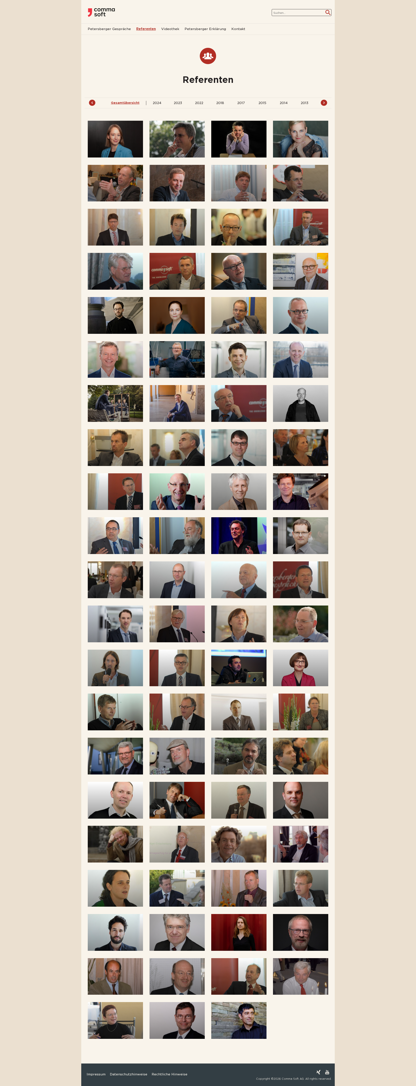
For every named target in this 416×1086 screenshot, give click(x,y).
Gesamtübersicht (125, 102)
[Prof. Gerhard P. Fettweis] (115, 359)
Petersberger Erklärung (205, 29)
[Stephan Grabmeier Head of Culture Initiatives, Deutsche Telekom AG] (115, 447)
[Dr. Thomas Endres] (300, 315)
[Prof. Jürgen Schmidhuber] (177, 756)
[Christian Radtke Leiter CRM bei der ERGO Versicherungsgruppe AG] (177, 668)
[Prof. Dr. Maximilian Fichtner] (177, 359)
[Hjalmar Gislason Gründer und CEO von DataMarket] (300, 403)
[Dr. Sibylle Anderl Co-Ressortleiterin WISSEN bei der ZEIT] (115, 139)
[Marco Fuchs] (300, 359)
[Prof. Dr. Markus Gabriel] (115, 403)
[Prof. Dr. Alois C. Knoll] (238, 491)
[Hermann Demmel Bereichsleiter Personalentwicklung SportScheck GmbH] (177, 271)
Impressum (96, 1074)
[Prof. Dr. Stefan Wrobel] (177, 1020)
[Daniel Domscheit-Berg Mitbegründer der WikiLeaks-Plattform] (115, 315)
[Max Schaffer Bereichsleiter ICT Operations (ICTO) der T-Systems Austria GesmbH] (177, 712)
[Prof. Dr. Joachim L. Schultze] (115, 800)
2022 (199, 103)
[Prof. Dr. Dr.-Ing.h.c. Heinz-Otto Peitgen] (177, 624)
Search (328, 12)
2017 (241, 103)
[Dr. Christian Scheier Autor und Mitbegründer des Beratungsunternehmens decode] (238, 712)
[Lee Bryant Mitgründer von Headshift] (300, 227)
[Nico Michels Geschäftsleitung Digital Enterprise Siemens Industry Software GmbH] (177, 579)
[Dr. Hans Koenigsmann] (300, 491)
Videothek (170, 29)
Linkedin (310, 1072)
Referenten (146, 29)
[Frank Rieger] (238, 668)
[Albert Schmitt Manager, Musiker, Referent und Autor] (238, 756)
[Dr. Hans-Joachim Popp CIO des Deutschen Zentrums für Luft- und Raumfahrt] (300, 624)
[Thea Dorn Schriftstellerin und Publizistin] (177, 315)
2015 (262, 103)
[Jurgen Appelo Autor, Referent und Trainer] (238, 139)
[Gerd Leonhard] (238, 535)
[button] (9, 1076)
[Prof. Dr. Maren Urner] (238, 932)
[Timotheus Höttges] (177, 491)
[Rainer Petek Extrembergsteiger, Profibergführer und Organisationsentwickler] (238, 624)
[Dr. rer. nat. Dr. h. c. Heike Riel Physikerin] (300, 668)
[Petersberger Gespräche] (101, 12)
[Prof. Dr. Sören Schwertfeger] (300, 800)
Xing (318, 1072)
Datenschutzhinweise (128, 1074)
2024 (157, 103)
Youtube (327, 1072)
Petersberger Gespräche (109, 29)
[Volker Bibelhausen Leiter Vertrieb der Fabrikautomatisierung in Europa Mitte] (115, 227)
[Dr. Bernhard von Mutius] (115, 976)
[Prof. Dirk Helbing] (238, 447)
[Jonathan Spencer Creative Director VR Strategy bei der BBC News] (177, 888)
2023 (178, 103)
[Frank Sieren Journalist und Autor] (238, 844)
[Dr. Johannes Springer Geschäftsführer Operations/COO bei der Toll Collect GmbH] (300, 888)
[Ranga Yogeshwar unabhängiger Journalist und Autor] (238, 1020)
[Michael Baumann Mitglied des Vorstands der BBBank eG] (238, 183)
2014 (284, 103)
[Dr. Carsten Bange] (177, 183)
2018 (220, 103)
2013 (304, 103)
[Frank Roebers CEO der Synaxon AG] (115, 712)
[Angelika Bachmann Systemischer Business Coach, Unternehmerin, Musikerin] (300, 139)
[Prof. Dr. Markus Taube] (177, 932)
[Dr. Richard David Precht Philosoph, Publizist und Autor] (115, 668)
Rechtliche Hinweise (169, 1074)
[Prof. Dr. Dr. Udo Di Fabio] (238, 271)
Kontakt (238, 29)
